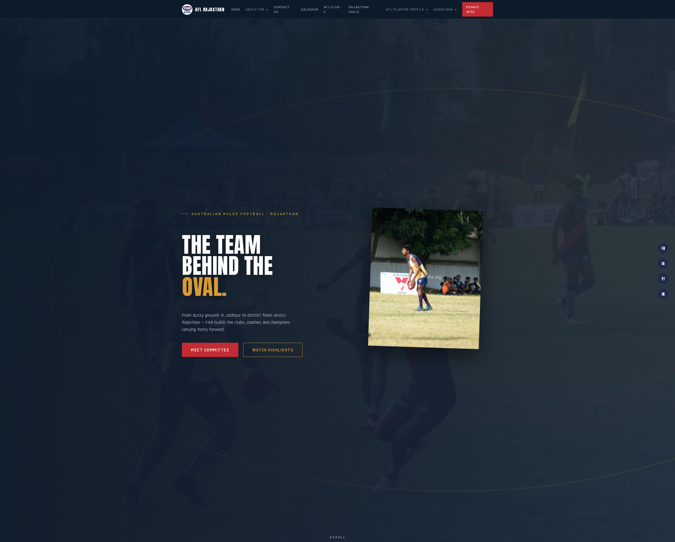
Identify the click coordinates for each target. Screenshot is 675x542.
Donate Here (473, 9)
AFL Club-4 (332, 9)
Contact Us (282, 9)
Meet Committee (210, 349)
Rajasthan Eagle (359, 9)
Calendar (310, 9)
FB (663, 248)
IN (663, 293)
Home (235, 9)
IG (663, 263)
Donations (443, 9)
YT (663, 278)
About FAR (255, 9)
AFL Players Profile (405, 9)
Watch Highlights (272, 349)
